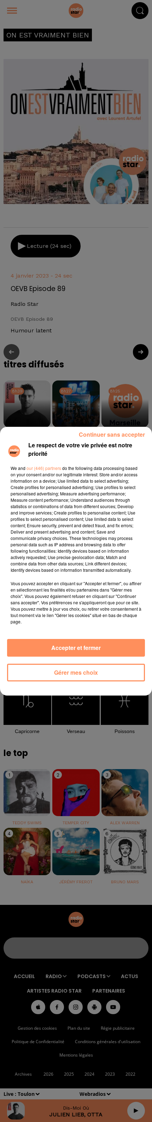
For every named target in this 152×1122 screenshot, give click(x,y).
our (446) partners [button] (44, 468)
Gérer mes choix (76, 672)
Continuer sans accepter (112, 434)
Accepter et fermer (76, 648)
